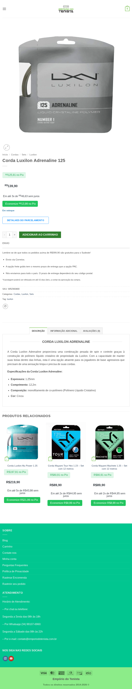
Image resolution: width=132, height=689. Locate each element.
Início (5, 154)
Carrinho (7, 546)
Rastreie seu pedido (13, 584)
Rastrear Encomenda (14, 577)
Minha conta (9, 559)
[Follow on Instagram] (5, 658)
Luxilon (33, 154)
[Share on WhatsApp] (5, 306)
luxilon (10, 299)
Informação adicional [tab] (63, 331)
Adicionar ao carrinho (40, 234)
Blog (5, 540)
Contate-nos (9, 552)
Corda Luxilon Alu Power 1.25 (22, 465)
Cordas (15, 154)
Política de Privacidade (15, 571)
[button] (4, 9)
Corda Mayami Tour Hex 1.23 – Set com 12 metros (66, 467)
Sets (24, 154)
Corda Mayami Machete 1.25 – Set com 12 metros (109, 467)
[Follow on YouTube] (11, 658)
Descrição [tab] (38, 331)
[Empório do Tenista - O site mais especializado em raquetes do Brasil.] (66, 8)
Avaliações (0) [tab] (91, 331)
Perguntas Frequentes (15, 565)
